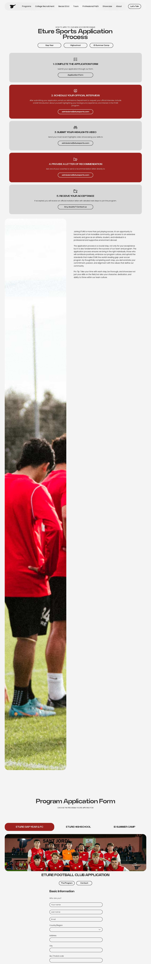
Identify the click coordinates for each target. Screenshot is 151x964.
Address (52, 936)
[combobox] (76, 930)
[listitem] (75, 67)
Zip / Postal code (56, 956)
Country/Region (56, 925)
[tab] (29, 827)
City (51, 946)
